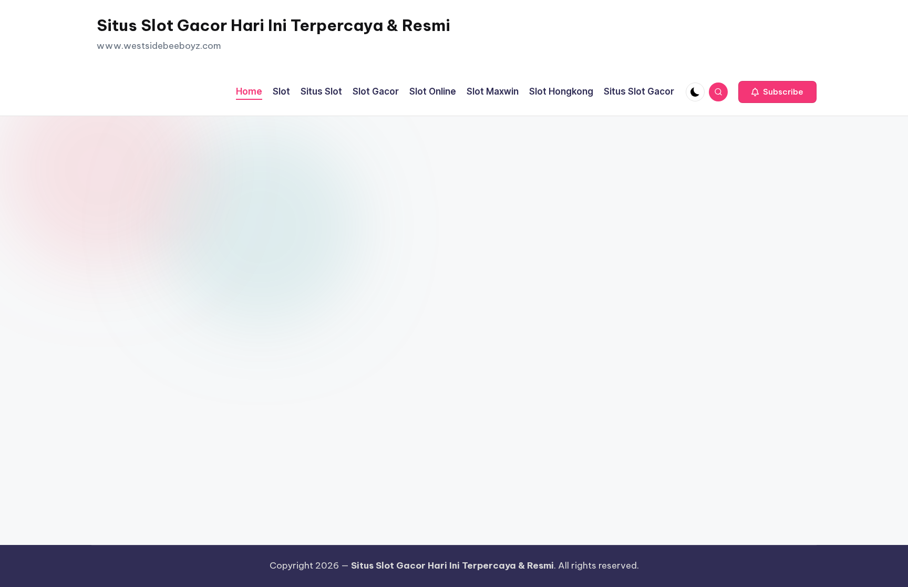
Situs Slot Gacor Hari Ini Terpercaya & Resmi (273, 25)
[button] (777, 92)
